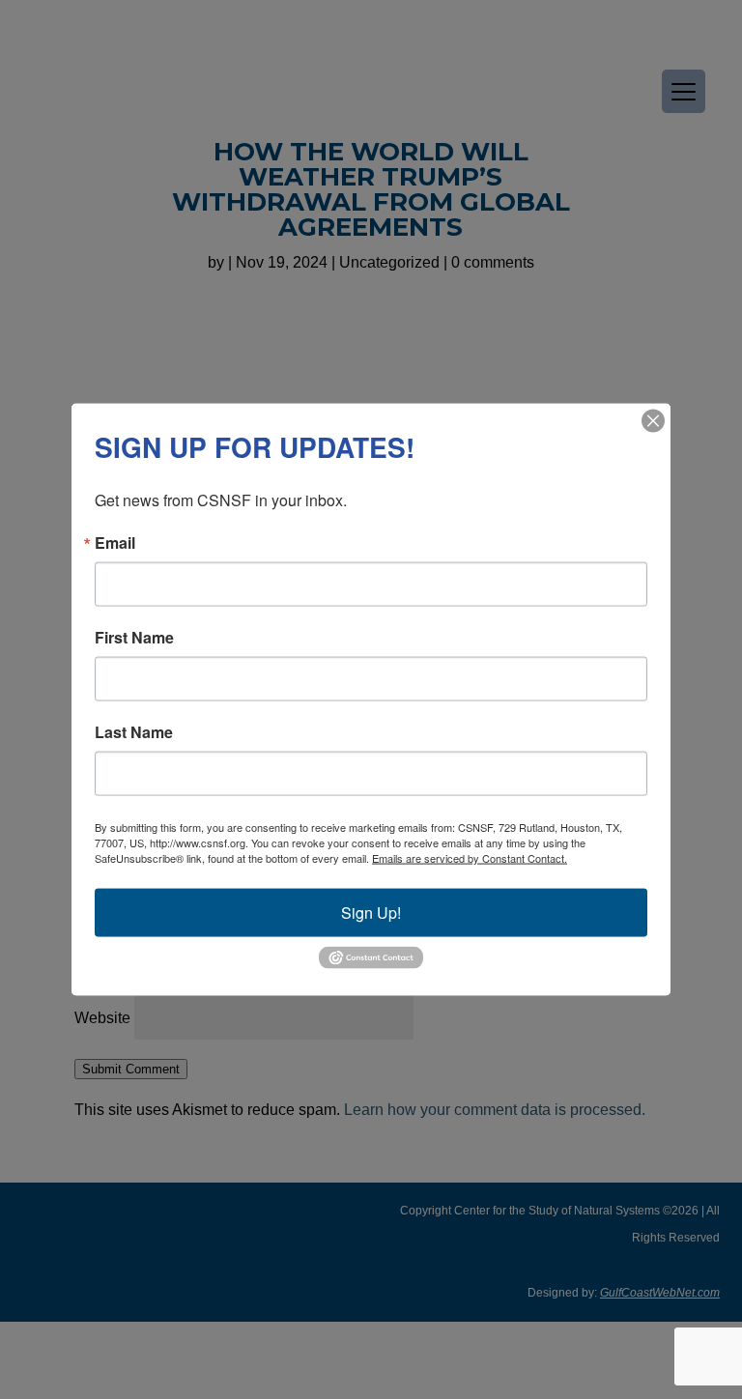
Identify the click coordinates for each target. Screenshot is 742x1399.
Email (115, 543)
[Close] (653, 421)
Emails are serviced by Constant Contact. (469, 858)
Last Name (134, 732)
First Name (134, 637)
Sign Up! (371, 912)
